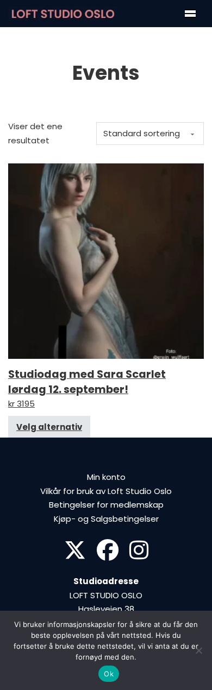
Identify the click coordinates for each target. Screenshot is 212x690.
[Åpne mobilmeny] (190, 13)
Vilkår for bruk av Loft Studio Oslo (106, 491)
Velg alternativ (49, 427)
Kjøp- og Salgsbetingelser (106, 518)
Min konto (106, 477)
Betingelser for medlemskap (106, 504)
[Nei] (198, 650)
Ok (109, 673)
